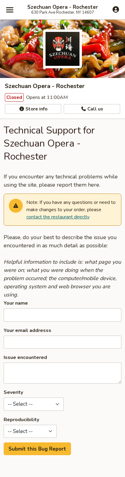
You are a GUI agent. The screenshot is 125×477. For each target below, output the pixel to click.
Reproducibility (21, 419)
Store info (35, 109)
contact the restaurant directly (58, 217)
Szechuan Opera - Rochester (62, 7)
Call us (94, 109)
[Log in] (116, 9)
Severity (13, 392)
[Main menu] (9, 9)
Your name (16, 303)
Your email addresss (27, 330)
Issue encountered (25, 357)
